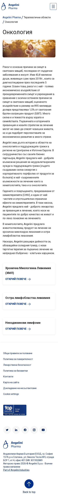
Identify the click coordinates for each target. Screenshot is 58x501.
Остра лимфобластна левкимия (27, 297)
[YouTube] (43, 430)
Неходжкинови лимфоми (22, 322)
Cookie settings (11, 394)
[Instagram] (34, 430)
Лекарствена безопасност (17, 365)
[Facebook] (25, 430)
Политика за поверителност (18, 359)
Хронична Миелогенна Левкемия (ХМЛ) (28, 270)
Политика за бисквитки (15, 370)
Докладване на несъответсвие (20, 388)
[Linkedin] (16, 430)
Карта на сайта (11, 382)
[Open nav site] (53, 6)
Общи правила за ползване (17, 353)
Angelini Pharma (12, 17)
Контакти (8, 376)
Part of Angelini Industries (16, 470)
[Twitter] (7, 430)
